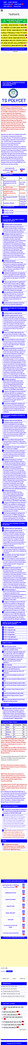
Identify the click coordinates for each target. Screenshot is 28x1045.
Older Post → (23, 978)
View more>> (23, 1029)
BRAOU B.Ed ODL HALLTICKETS (10, 988)
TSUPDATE (14, 14)
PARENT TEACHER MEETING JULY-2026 (11, 993)
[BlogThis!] (3, 968)
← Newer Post (5, 978)
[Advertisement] (14, 67)
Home (14, 978)
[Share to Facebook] (6, 968)
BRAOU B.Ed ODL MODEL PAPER (10, 986)
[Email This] (1, 968)
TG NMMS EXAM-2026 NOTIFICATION (11, 991)
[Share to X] (5, 968)
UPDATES (9, 971)
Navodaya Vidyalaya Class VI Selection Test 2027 (14, 996)
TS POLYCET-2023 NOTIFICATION (14, 49)
